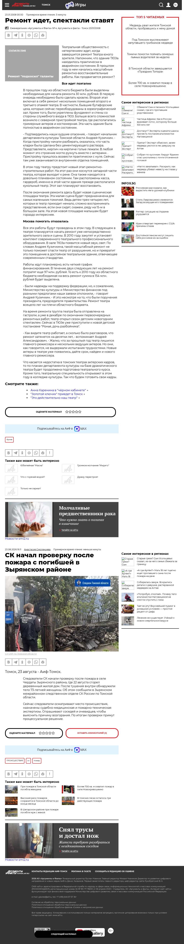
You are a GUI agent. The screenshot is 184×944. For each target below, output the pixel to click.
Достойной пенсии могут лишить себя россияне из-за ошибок (155, 236)
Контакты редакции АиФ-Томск (49, 871)
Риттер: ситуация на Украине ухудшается (152, 212)
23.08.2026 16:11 (13, 549)
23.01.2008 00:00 (14, 14)
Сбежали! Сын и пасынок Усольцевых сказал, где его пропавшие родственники (158, 110)
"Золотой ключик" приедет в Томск (57, 394)
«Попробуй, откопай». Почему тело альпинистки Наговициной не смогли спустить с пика (157, 597)
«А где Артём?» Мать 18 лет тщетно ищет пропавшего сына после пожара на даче (156, 573)
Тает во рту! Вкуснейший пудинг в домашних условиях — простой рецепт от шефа (156, 609)
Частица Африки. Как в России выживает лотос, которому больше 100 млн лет (156, 122)
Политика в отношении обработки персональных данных (59, 905)
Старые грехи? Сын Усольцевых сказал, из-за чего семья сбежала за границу (157, 561)
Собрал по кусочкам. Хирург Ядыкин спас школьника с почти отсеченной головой (158, 157)
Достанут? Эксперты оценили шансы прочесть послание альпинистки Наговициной (158, 134)
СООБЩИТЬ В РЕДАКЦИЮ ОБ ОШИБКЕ (114, 871)
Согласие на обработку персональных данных (54, 902)
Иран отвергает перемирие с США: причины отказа (155, 224)
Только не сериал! (30, 488)
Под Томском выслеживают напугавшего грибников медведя (150, 41)
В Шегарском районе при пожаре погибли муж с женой (39, 811)
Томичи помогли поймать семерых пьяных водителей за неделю (150, 56)
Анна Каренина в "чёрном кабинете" (58, 390)
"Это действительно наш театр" (54, 398)
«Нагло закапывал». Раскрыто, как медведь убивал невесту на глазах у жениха (157, 169)
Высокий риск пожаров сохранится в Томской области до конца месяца (39, 801)
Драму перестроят (87, 477)
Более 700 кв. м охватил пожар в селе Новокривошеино (150, 84)
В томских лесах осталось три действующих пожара (94, 799)
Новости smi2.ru (17, 538)
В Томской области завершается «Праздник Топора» (150, 70)
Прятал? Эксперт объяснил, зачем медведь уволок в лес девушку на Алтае (156, 145)
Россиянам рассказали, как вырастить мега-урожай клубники (155, 189)
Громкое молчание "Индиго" (93, 465)
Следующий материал (63, 934)
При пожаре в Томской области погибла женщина (38, 788)
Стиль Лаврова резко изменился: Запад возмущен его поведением (154, 201)
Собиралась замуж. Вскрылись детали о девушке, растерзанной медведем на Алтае (155, 585)
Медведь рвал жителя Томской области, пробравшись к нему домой (150, 27)
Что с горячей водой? (32, 477)
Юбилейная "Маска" (31, 465)
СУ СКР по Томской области (21, 653)
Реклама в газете (81, 871)
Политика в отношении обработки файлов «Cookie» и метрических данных (67, 907)
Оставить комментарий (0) (92, 733)
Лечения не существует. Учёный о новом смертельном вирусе (155, 619)
